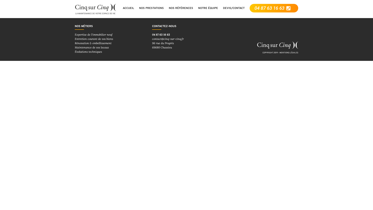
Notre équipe (208, 8)
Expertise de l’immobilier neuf (93, 34)
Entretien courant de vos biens (94, 39)
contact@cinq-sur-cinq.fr (168, 39)
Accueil (128, 8)
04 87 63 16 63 (161, 34)
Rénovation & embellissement (93, 43)
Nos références (181, 8)
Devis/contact (234, 8)
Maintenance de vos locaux (92, 47)
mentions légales (289, 53)
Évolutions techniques (88, 51)
